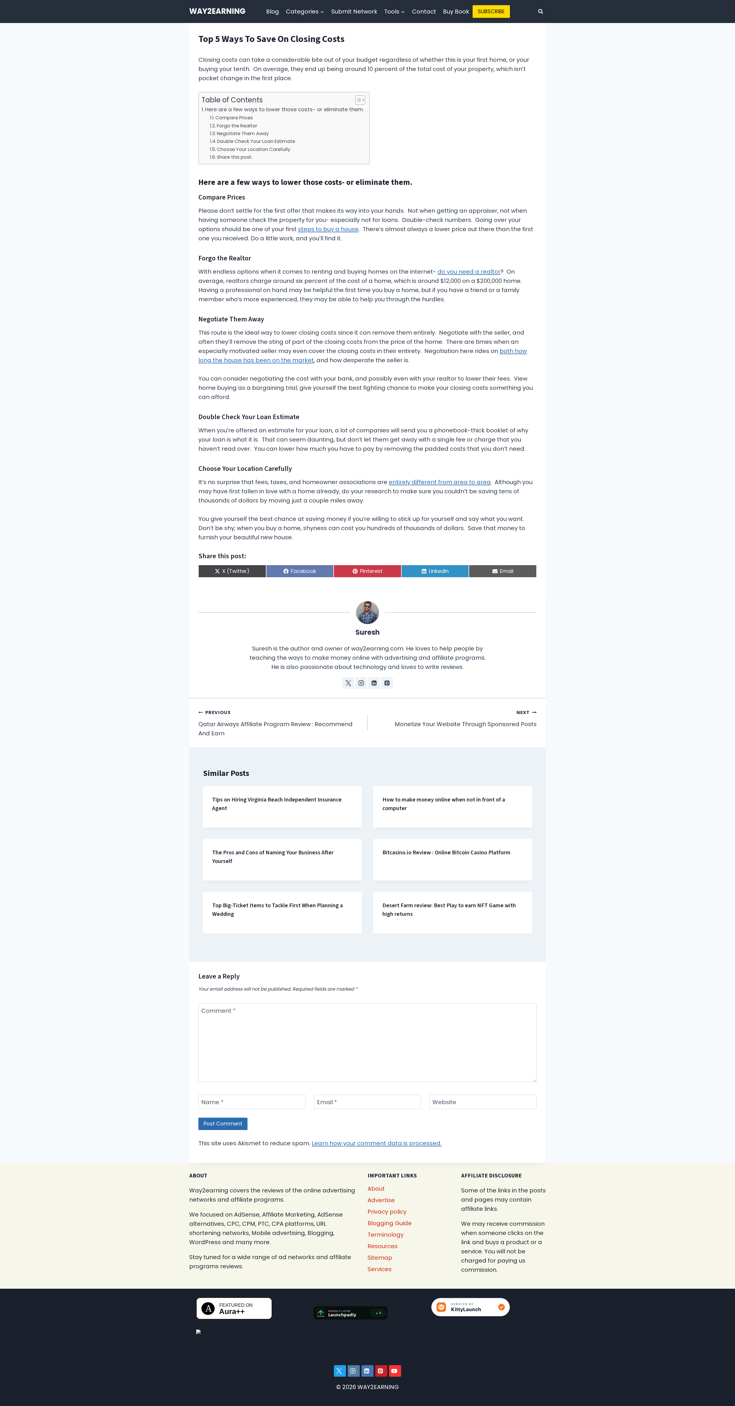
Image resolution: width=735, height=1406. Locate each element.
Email (327, 1102)
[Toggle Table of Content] (357, 100)
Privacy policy (387, 1212)
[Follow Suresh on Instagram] (361, 683)
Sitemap (380, 1258)
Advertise (381, 1200)
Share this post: (234, 157)
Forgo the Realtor (237, 125)
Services (380, 1269)
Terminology (386, 1235)
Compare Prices (234, 117)
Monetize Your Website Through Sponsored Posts (466, 718)
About (376, 1189)
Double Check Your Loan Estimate (256, 141)
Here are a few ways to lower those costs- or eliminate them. (284, 109)
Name (212, 1102)
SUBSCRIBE (491, 11)
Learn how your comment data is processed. (377, 1143)
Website (444, 1102)
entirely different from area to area (440, 482)
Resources (383, 1246)
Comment (218, 1011)
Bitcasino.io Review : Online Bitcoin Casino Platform (446, 853)
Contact (424, 11)
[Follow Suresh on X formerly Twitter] (348, 683)
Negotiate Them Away (243, 133)
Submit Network (354, 11)
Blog (272, 11)
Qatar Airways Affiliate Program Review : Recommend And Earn (275, 723)
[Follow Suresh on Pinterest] (387, 683)
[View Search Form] (540, 11)
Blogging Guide (390, 1223)
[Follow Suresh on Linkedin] (374, 683)
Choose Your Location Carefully (253, 149)
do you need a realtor (469, 272)
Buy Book (456, 11)
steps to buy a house (328, 229)
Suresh (367, 632)
